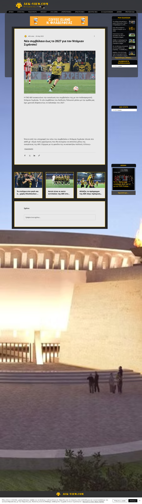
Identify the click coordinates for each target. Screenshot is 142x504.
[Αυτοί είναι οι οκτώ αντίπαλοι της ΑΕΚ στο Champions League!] (60, 180)
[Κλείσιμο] (140, 500)
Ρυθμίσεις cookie (120, 501)
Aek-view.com (36, 4)
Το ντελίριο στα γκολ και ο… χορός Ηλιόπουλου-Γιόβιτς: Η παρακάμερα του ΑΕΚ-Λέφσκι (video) (28, 192)
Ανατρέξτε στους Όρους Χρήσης (93, 502)
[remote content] (60, 121)
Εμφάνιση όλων (100, 168)
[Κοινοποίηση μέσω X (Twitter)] (30, 155)
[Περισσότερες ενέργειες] (94, 36)
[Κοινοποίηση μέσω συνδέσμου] (39, 155)
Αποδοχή (133, 501)
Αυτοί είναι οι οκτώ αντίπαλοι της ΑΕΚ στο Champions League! (58, 192)
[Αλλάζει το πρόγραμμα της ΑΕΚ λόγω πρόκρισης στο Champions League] (91, 180)
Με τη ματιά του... (30, 7)
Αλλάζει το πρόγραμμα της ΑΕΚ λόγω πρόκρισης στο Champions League (90, 192)
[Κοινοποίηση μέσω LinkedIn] (34, 155)
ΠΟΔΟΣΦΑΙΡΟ (28, 149)
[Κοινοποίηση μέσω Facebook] (25, 155)
